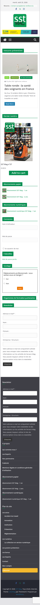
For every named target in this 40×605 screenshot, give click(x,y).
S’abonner (6, 570)
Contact (5, 561)
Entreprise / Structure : (11, 340)
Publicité (5, 463)
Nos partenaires (8, 459)
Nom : (5, 322)
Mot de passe (7, 236)
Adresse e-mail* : (9, 314)
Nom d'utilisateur (8, 224)
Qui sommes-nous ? (9, 450)
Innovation (8, 520)
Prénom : (6, 331)
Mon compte (7, 566)
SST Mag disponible (26, 77)
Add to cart (18, 173)
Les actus (5, 513)
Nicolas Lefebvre (22, 81)
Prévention (14, 77)
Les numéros (7, 539)
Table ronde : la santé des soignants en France (19, 87)
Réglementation (10, 534)
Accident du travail (11, 516)
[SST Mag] (4, 39)
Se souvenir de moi (11, 249)
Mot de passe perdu (9, 259)
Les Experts (6, 454)
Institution (8, 525)
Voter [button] (20, 288)
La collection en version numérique (17, 542)
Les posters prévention (10, 548)
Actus (7, 77)
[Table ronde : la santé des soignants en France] (20, 64)
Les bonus (6, 552)
